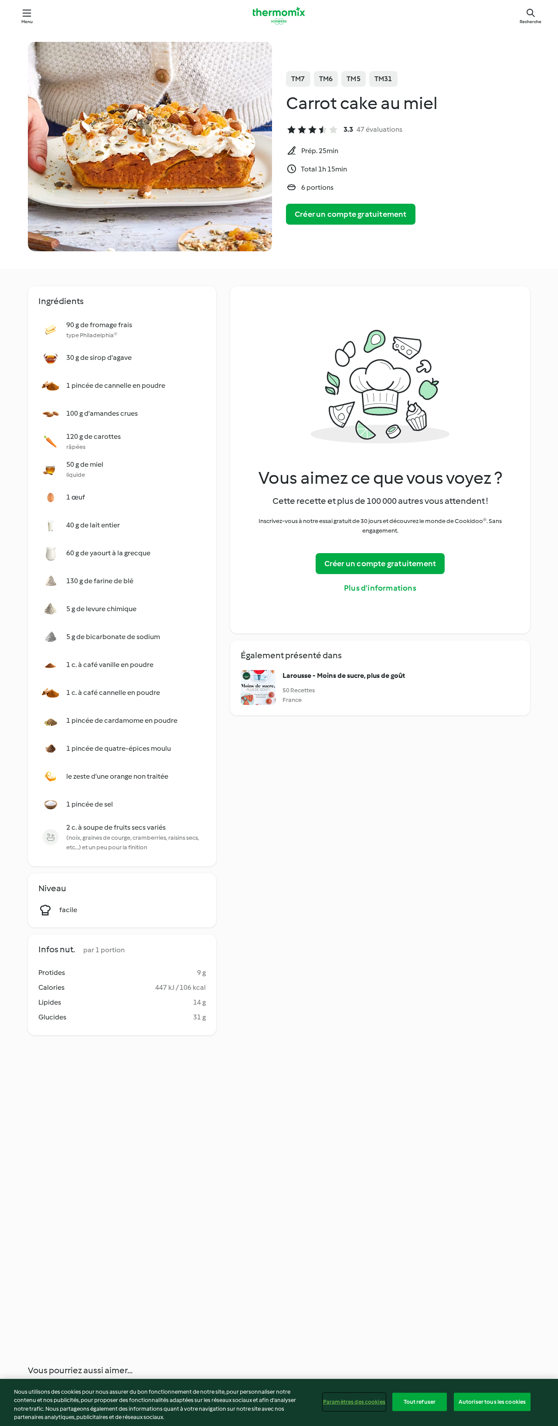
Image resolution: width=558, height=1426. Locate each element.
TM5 (354, 79)
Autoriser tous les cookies (492, 1402)
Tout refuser (420, 1402)
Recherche (530, 21)
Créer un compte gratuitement (351, 214)
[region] (279, 1402)
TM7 (298, 79)
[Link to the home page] (279, 15)
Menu (27, 21)
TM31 (383, 79)
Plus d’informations (380, 588)
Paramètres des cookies (354, 1402)
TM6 (326, 79)
